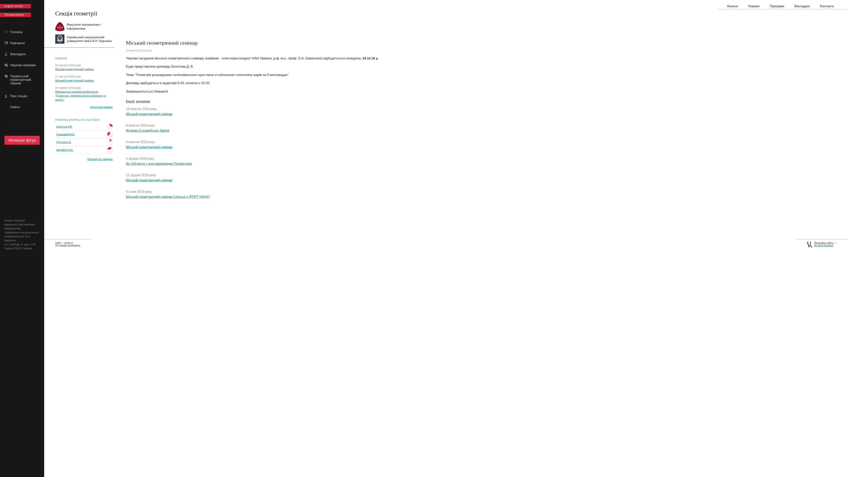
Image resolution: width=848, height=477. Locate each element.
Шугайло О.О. (64, 149)
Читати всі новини (101, 107)
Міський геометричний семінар (74, 69)
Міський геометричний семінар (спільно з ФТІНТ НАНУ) (168, 197)
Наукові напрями (23, 65)
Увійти (15, 107)
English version (13, 6)
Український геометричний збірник (20, 76)
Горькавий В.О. (65, 134)
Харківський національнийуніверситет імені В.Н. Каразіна (89, 39)
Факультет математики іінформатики (84, 26)
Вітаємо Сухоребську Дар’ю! (147, 130)
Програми (777, 6)
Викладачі (18, 54)
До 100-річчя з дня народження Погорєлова (159, 163)
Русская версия (14, 14)
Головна (16, 32)
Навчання (17, 43)
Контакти (827, 6)
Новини (753, 6)
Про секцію (18, 96)
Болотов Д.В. (64, 126)
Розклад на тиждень (100, 159)
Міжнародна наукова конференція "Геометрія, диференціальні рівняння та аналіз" (80, 95)
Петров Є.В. (63, 142)
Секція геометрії (76, 13)
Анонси (732, 6)
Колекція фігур (22, 140)
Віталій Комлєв (823, 245)
